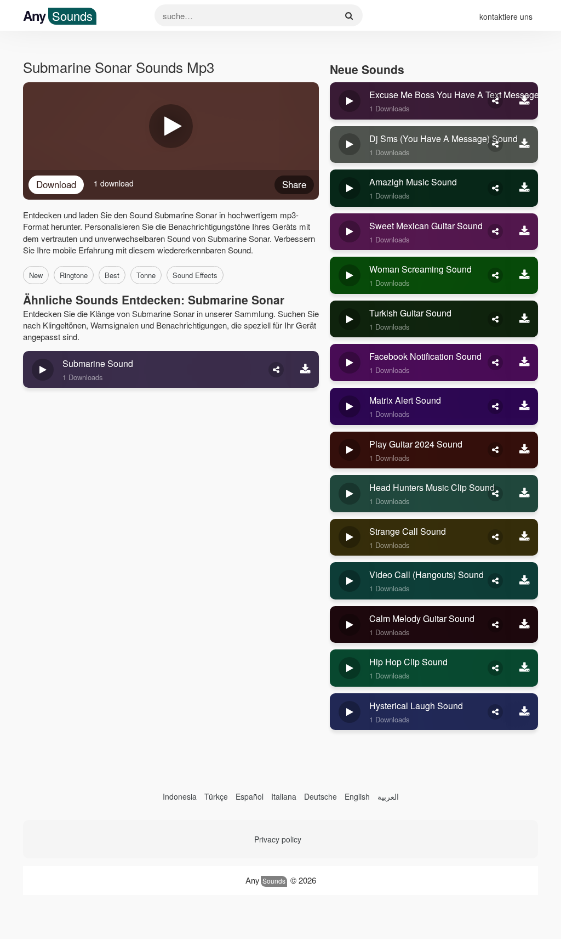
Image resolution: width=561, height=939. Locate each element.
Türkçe (216, 796)
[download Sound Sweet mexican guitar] (524, 232)
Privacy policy (277, 839)
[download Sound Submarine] (305, 369)
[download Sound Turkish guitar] (524, 319)
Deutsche (320, 796)
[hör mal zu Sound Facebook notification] (349, 362)
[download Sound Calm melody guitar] (524, 624)
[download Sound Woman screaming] (524, 275)
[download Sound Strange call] (524, 537)
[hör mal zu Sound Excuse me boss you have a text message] (349, 101)
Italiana (283, 796)
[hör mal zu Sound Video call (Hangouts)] (349, 580)
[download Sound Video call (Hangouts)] (524, 580)
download (56, 184)
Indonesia (180, 796)
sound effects (195, 275)
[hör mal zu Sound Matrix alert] (349, 406)
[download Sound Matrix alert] (524, 406)
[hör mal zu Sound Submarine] (42, 369)
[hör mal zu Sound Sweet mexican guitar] (349, 232)
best (112, 275)
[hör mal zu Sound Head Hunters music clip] (349, 493)
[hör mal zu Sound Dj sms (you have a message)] (349, 144)
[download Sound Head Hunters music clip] (524, 493)
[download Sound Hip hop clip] (524, 668)
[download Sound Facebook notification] (524, 362)
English (357, 796)
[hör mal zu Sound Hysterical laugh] (349, 712)
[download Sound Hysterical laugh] (524, 712)
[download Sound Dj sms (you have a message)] (524, 144)
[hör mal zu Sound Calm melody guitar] (349, 624)
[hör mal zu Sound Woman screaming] (349, 275)
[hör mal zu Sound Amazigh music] (349, 188)
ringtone (74, 275)
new (36, 275)
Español (250, 796)
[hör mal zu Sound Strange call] (349, 537)
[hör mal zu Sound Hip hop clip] (349, 668)
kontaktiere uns (506, 16)
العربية (388, 796)
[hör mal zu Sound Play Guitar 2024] (349, 450)
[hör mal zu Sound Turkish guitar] (349, 319)
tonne (146, 275)
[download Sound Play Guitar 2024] (524, 450)
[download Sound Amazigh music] (524, 188)
